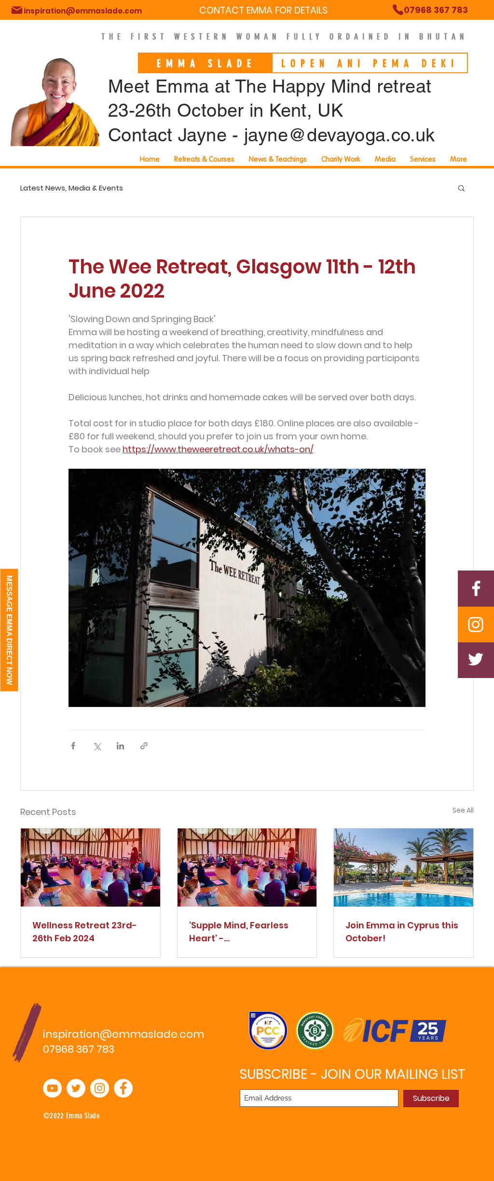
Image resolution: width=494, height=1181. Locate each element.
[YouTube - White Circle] (52, 1088)
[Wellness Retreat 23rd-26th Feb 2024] (90, 867)
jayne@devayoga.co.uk (339, 135)
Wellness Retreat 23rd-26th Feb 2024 (84, 931)
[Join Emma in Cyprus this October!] (403, 867)
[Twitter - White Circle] (76, 1088)
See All (463, 810)
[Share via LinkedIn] (120, 745)
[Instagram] (476, 624)
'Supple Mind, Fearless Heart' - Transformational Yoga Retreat (243, 932)
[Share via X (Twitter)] (96, 745)
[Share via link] (144, 745)
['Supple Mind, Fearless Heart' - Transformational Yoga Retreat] (247, 867)
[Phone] (17, 10)
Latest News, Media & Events (71, 188)
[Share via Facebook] (73, 745)
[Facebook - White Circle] (123, 1088)
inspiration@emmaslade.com (123, 1034)
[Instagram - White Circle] (99, 1088)
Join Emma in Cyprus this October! (401, 931)
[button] (423, 159)
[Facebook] (476, 588)
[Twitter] (476, 659)
